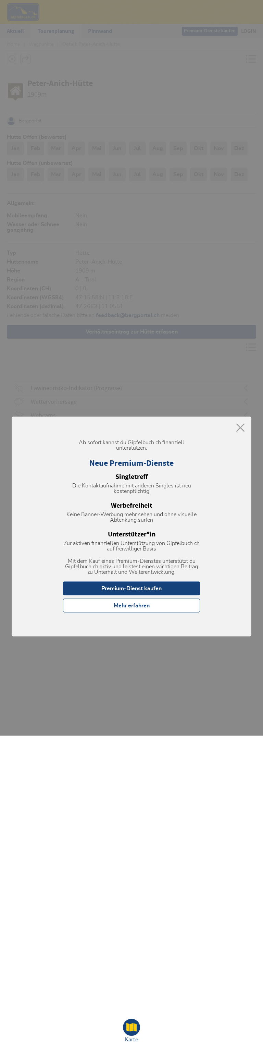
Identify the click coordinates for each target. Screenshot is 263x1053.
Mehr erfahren (132, 605)
